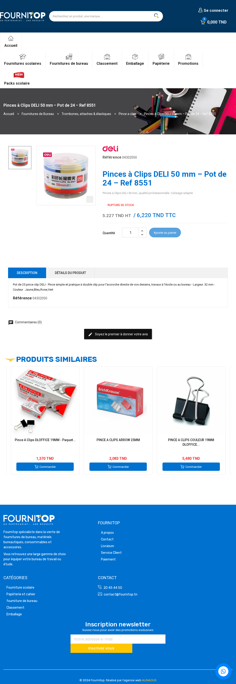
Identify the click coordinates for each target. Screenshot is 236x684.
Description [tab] (27, 273)
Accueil (10, 45)
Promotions (188, 63)
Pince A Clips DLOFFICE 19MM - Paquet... (45, 440)
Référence (112, 157)
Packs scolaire (17, 83)
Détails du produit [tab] (70, 273)
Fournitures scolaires (22, 63)
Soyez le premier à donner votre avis (118, 334)
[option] (20, 157)
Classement (107, 63)
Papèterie (161, 63)
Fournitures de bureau (69, 63)
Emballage (135, 63)
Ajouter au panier (165, 232)
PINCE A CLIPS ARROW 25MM (118, 440)
